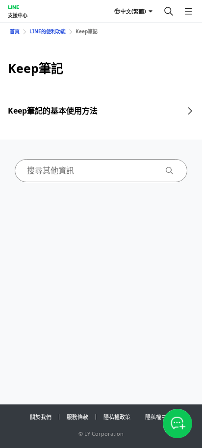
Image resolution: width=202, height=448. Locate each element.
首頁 (15, 31)
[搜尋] (168, 11)
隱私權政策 (116, 417)
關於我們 (40, 417)
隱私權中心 (158, 417)
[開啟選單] (188, 11)
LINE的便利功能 (47, 31)
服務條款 (77, 417)
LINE (13, 6)
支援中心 (17, 15)
